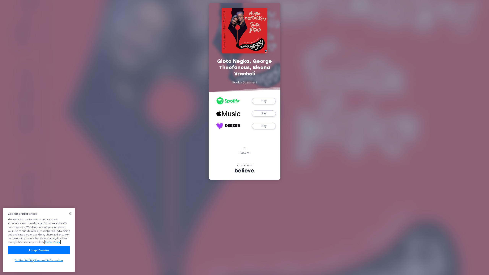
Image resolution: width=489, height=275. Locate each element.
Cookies (244, 153)
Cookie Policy (52, 242)
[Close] (70, 213)
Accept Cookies (39, 250)
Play (263, 101)
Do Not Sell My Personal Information (39, 260)
